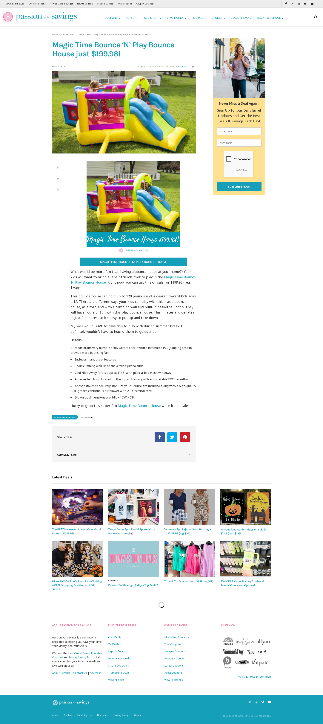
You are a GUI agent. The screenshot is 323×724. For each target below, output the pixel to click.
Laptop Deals (116, 651)
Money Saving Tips (80, 657)
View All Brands (173, 680)
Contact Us (80, 673)
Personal (113, 580)
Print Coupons (125, 3)
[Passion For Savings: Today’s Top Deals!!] (133, 559)
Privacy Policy (121, 715)
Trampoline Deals (119, 672)
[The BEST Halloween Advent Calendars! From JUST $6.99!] (77, 507)
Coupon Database (145, 3)
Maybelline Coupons (176, 637)
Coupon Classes (105, 3)
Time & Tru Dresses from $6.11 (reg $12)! (189, 581)
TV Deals (113, 644)
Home (55, 34)
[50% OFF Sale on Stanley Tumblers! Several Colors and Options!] (245, 559)
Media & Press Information (254, 676)
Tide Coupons (172, 644)
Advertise (95, 673)
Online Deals (68, 34)
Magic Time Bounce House (139, 405)
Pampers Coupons (175, 658)
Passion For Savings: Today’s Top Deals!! (133, 585)
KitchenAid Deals (118, 665)
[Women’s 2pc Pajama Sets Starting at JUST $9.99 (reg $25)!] (189, 507)
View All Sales (116, 680)
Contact (68, 715)
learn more (181, 66)
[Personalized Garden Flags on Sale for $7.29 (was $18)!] (245, 507)
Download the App (15, 3)
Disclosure (103, 715)
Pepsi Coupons (173, 672)
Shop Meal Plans (37, 3)
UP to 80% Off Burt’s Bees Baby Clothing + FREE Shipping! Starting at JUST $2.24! (77, 585)
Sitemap (137, 715)
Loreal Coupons (174, 665)
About (55, 715)
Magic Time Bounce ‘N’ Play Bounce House (133, 262)
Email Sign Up (84, 715)
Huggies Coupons (175, 651)
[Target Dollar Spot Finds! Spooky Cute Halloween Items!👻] (133, 507)
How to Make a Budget (61, 3)
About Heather (61, 673)
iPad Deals (114, 637)
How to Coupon (85, 3)
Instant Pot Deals (119, 658)
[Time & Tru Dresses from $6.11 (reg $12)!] (189, 559)
